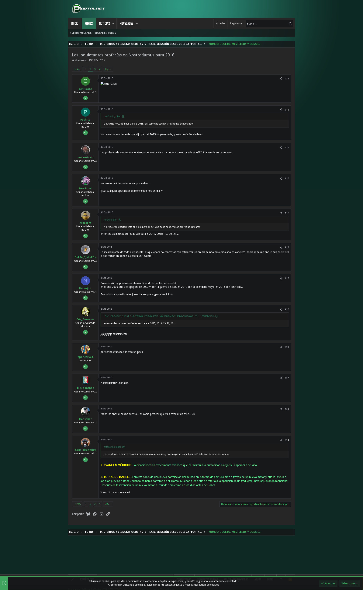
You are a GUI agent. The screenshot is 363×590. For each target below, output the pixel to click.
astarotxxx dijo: (112, 446)
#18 (287, 247)
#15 (287, 147)
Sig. (107, 69)
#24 (287, 440)
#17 (287, 213)
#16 (287, 178)
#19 (287, 278)
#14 (287, 109)
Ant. (79, 69)
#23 (287, 409)
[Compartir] (280, 78)
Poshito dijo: (110, 219)
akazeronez (81, 60)
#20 (287, 309)
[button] (113, 23)
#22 (287, 378)
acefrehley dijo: (112, 116)
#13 (287, 78)
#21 (287, 347)
